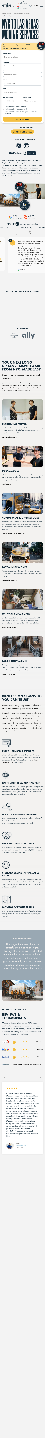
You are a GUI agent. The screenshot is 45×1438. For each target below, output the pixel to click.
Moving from (7, 53)
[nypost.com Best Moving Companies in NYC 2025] (20, 187)
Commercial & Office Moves (12, 533)
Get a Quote (22, 119)
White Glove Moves (9, 627)
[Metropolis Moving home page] (8, 4)
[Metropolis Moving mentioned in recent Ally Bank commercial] (28, 335)
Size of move (27, 97)
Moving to (6, 62)
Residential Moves (8, 437)
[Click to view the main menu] (41, 6)
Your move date (8, 97)
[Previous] (4, 1077)
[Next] (41, 1077)
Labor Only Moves (8, 674)
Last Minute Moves (8, 580)
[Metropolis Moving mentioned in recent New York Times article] (14, 335)
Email (4, 88)
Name (5, 71)
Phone (5, 79)
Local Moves (6, 484)
